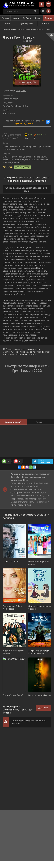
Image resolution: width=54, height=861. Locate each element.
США (18, 90)
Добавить (43, 708)
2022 (23, 90)
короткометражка (31, 349)
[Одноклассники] (23, 467)
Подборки (27, 18)
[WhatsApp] (31, 467)
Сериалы (48, 18)
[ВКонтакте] (19, 467)
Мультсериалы (26, 23)
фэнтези (46, 351)
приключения (22, 351)
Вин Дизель (8, 354)
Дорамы (45, 23)
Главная (5, 18)
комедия (18, 349)
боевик (9, 349)
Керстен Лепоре (22, 354)
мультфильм (9, 351)
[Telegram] (34, 467)
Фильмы (38, 18)
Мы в (45, 461)
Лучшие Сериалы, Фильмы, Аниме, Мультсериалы (23, 29)
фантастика (35, 351)
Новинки (15, 18)
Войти (41, 4)
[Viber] (27, 467)
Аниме (7, 23)
